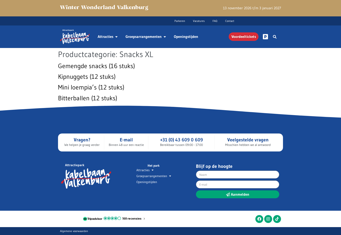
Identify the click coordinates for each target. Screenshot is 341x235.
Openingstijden (186, 36)
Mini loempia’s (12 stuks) (91, 87)
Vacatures (199, 21)
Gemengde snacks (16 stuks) (96, 66)
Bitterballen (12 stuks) (87, 98)
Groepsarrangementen (144, 36)
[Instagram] (268, 219)
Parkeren (179, 21)
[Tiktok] (277, 219)
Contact (229, 21)
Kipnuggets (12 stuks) (87, 76)
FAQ (215, 21)
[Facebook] (259, 219)
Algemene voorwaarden (74, 231)
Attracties (105, 36)
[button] (274, 36)
